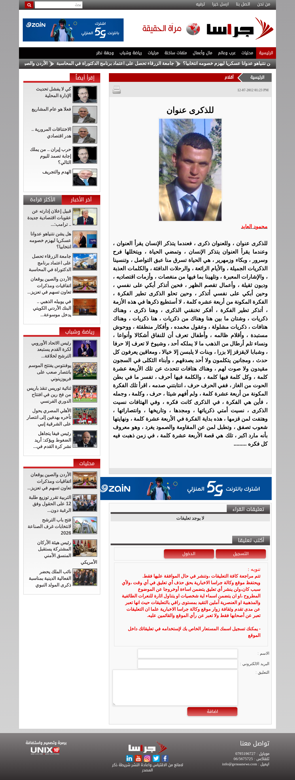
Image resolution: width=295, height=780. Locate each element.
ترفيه (200, 4)
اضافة (212, 711)
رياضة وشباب (131, 53)
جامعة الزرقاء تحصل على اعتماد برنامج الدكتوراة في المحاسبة (133, 63)
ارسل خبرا (220, 4)
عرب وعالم (227, 53)
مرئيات (153, 53)
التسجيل (241, 554)
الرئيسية (266, 53)
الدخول (188, 554)
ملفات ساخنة (175, 53)
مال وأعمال (202, 53)
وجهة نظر (105, 53)
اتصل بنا (243, 4)
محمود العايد (254, 226)
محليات (247, 53)
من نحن (263, 4)
